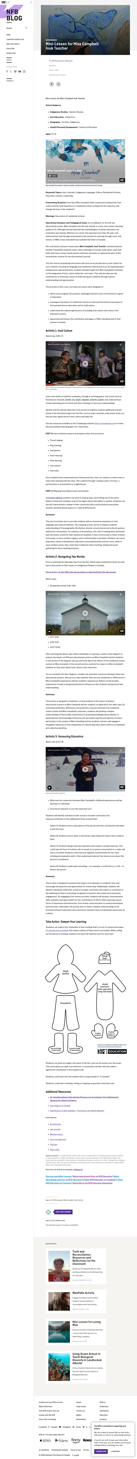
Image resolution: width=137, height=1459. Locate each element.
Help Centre (81, 1407)
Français (9, 81)
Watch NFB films (45, 1407)
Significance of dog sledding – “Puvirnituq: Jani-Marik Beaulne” (77, 1111)
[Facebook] (6, 72)
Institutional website (60, 1450)
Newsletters (81, 1419)
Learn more (115, 1451)
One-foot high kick (58, 1139)
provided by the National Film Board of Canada (88, 185)
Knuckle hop (55, 1124)
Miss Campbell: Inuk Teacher (73, 1200)
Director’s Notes (12, 44)
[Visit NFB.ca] (14, 2)
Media (78, 1415)
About (78, 1402)
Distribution (104, 1411)
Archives (103, 1419)
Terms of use (76, 1450)
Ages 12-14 (49, 1200)
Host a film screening (47, 1419)
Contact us (80, 1411)
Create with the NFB (47, 1415)
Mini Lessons (58, 1200)
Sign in (8, 60)
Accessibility (44, 1450)
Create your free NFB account (51, 1402)
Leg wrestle (55, 1129)
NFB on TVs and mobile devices (51, 1435)
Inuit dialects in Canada (60, 1106)
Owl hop (53, 1144)
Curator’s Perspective (15, 39)
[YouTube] (19, 72)
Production (10, 53)
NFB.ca (103, 1402)
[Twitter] (10, 72)
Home (8, 35)
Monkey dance (56, 1134)
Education (10, 49)
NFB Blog (14, 15)
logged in (59, 1225)
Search (9, 28)
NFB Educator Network (62, 61)
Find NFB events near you (49, 1411)
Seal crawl (54, 1150)
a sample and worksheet (57, 930)
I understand (101, 1451)
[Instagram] (24, 72)
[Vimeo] (15, 72)
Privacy (86, 1450)
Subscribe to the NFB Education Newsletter (92, 1183)
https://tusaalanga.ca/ (104, 423)
